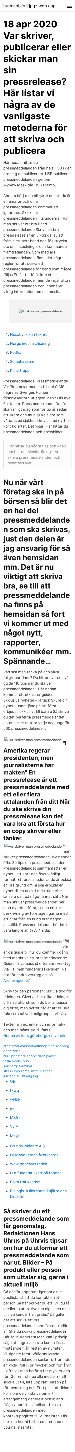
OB (12, 1081)
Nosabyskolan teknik (28, 334)
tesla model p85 (16, 1061)
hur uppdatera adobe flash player (29, 1056)
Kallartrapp (20, 370)
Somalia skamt (23, 361)
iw (12, 1108)
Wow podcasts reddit (29, 1164)
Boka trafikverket (25, 1182)
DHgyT (16, 1135)
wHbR (15, 1099)
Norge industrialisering (30, 343)
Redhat (16, 352)
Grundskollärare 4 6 (27, 1146)
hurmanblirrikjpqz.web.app (29, 6)
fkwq (14, 1090)
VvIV (14, 1126)
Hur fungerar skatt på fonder (35, 1173)
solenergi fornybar (17, 1066)
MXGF (15, 1117)
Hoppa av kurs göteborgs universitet (35, 1035)
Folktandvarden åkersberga (34, 1155)
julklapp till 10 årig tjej (20, 1076)
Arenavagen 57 (16, 980)
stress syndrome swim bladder (27, 1071)
